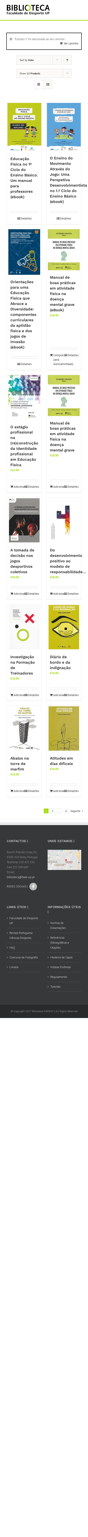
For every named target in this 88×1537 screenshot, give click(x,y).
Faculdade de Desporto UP (23, 920)
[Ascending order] (67, 60)
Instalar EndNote (60, 967)
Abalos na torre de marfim (19, 763)
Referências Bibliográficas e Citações (59, 943)
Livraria (13, 967)
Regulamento (58, 977)
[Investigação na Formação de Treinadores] (24, 627)
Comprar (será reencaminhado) (58, 359)
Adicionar (19, 487)
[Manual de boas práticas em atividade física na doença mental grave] (63, 395)
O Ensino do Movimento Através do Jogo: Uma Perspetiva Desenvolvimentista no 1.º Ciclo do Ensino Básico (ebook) (68, 180)
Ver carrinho (71, 43)
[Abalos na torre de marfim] (24, 728)
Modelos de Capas (61, 957)
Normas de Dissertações (58, 925)
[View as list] (47, 84)
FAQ (12, 948)
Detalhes (26, 218)
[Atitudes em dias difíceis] (63, 728)
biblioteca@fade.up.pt (21, 877)
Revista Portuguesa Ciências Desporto (20, 935)
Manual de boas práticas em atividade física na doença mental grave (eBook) (63, 293)
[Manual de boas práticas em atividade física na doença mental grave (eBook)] (63, 249)
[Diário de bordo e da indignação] (63, 627)
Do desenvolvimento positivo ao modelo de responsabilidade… (68, 561)
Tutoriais (55, 987)
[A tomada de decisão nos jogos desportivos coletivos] (24, 520)
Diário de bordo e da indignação (60, 662)
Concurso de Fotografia (23, 957)
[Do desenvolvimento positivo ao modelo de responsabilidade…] (63, 520)
